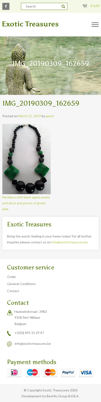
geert (50, 116)
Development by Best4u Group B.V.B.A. (50, 396)
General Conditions (21, 284)
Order (11, 277)
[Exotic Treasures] (42, 24)
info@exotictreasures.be (69, 242)
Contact (13, 291)
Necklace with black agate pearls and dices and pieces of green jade (26, 203)
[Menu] (95, 25)
